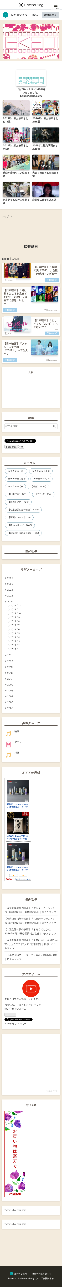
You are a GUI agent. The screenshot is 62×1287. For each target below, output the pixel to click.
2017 (10, 678)
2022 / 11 (15, 609)
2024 (10, 589)
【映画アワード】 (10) (19, 517)
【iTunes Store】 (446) (20, 525)
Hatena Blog (27, 1278)
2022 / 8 (15, 621)
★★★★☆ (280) (41, 471)
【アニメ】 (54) (43, 494)
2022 (10, 601)
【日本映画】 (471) (17, 494)
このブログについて (15, 1024)
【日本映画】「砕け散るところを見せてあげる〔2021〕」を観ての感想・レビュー (16, 297)
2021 (10, 655)
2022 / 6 (15, 629)
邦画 (16, 752)
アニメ (18, 742)
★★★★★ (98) (16, 471)
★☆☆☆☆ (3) (15, 486)
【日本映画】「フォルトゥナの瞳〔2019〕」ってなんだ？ (16, 348)
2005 (10, 708)
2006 (10, 702)
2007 (10, 696)
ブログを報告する (45, 1278)
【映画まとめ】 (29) (18, 502)
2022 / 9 (15, 617)
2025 (10, 584)
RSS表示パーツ (52, 1091)
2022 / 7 (15, 625)
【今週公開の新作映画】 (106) (23, 509)
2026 (10, 578)
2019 (10, 667)
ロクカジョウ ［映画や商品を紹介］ (31, 31)
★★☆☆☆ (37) (41, 478)
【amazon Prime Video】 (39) (23, 533)
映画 (16, 731)
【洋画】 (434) (38, 486)
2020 (10, 661)
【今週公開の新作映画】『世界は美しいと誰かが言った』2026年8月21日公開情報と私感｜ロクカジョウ (31, 944)
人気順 (15, 258)
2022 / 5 (15, 633)
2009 (10, 684)
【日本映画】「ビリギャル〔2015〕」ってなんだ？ (46, 324)
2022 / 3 (15, 641)
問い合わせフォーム (15, 1008)
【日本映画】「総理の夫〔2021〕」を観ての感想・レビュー (46, 270)
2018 (10, 673)
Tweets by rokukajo (15, 1210)
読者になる (50, 14)
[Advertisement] (10, 1241)
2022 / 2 (15, 645)
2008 (10, 690)
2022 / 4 (15, 637)
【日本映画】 (52, 280)
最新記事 (31, 899)
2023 (10, 595)
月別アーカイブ (31, 569)
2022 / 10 (15, 613)
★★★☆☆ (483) (17, 478)
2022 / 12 (15, 605)
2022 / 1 (14, 649)
